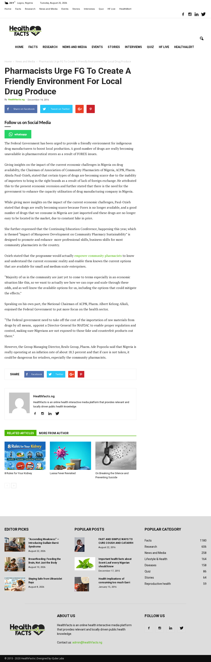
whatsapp (20, 134)
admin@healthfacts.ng (87, 642)
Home (8, 9)
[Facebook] (183, 15)
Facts (18, 9)
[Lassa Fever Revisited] (70, 456)
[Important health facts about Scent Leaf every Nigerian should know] (85, 563)
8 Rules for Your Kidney (18, 473)
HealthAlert (125, 9)
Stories (76, 9)
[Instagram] (190, 15)
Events (64, 9)
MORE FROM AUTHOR (54, 433)
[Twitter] (203, 15)
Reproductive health (158, 583)
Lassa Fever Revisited (63, 473)
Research (30, 9)
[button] (201, 39)
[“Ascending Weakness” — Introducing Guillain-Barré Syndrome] (15, 544)
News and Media (48, 9)
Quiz (101, 9)
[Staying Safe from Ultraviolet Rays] (15, 584)
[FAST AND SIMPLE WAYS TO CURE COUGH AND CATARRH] (79, 544)
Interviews (89, 9)
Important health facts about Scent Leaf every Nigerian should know (114, 563)
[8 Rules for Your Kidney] (25, 456)
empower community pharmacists (98, 256)
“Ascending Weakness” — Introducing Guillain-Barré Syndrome (43, 543)
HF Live (111, 9)
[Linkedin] (196, 15)
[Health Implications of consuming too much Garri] (82, 584)
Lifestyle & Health (156, 559)
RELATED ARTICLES (20, 433)
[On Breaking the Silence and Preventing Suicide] (115, 456)
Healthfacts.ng (16, 99)
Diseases (150, 565)
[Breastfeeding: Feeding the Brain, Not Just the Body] (15, 564)
